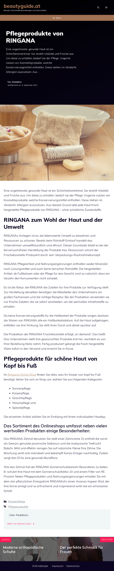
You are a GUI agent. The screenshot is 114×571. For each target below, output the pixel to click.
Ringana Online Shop (22, 374)
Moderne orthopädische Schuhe (23, 549)
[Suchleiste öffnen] (98, 7)
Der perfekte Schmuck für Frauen (81, 549)
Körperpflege (16, 501)
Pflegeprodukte (18, 506)
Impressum (57, 566)
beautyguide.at (22, 6)
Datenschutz (73, 566)
